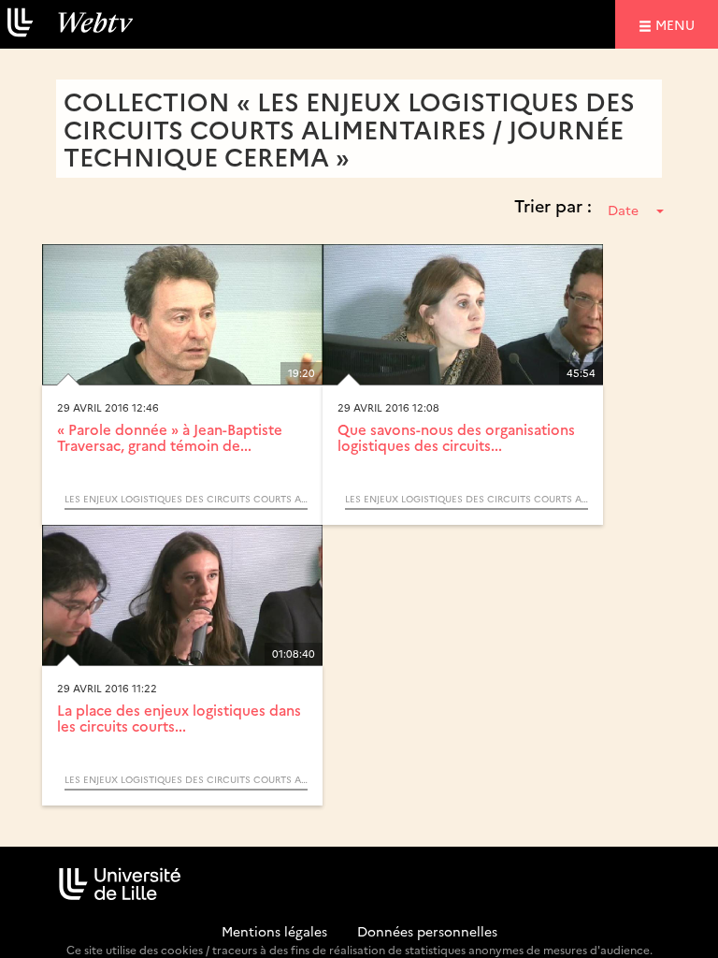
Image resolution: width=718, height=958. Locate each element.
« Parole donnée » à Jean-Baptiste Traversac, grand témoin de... (169, 437)
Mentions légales (274, 931)
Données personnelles (427, 931)
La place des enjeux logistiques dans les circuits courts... (179, 717)
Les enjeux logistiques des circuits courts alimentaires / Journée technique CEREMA (186, 498)
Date (623, 209)
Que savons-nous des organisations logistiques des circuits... (456, 437)
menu (678, 24)
